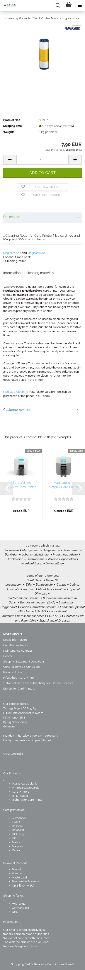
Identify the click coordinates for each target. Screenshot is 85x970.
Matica (16, 842)
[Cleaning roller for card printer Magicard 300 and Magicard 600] (42, 56)
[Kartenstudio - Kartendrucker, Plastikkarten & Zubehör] (8, 5)
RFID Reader (20, 795)
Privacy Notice (12, 672)
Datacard (18, 830)
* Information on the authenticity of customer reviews (38, 683)
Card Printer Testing (16, 645)
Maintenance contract (17, 650)
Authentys (19, 818)
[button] (9, 160)
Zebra (16, 850)
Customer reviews (17, 410)
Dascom (17, 826)
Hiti (14, 838)
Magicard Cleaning (15, 391)
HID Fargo (18, 834)
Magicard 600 (36, 253)
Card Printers (20, 791)
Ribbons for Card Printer (28, 799)
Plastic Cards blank (24, 783)
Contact (8, 656)
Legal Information (15, 639)
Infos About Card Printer (19, 677)
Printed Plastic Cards (25, 787)
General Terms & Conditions (21, 666)
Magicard (18, 846)
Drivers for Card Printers (19, 688)
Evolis (16, 822)
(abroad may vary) (64, 126)
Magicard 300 (12, 253)
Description (11, 217)
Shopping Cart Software (27, 964)
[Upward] (73, 963)
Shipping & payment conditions (23, 661)
